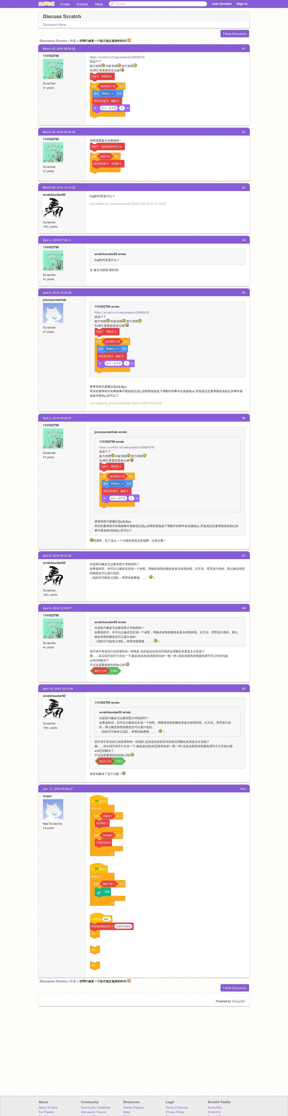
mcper (47, 796)
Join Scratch (222, 3)
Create (65, 4)
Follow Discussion (235, 33)
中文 (73, 40)
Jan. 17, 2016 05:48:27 (58, 789)
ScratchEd (215, 1107)
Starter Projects (133, 1107)
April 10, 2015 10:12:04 (58, 688)
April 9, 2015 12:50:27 (57, 608)
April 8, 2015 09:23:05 (57, 555)
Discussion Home (54, 24)
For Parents (46, 1112)
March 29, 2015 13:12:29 (59, 187)
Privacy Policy (175, 1112)
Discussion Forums (53, 40)
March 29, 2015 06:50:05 (59, 48)
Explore (82, 4)
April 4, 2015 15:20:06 (57, 292)
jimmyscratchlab (54, 300)
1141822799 (51, 55)
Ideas (99, 4)
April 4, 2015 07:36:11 (57, 240)
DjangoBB (238, 1001)
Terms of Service (177, 1107)
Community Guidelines (95, 1107)
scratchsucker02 (54, 194)
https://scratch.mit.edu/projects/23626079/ (117, 57)
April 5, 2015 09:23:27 (57, 418)
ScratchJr (214, 1112)
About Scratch (48, 1107)
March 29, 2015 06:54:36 (59, 132)
